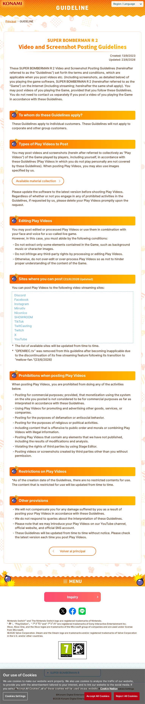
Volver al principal (72, 551)
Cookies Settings (15, 696)
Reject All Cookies (126, 696)
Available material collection (36, 181)
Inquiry (72, 597)
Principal (10, 21)
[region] (72, 686)
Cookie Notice (109, 688)
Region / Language (124, 3)
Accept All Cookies (97, 696)
